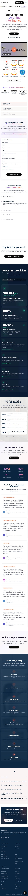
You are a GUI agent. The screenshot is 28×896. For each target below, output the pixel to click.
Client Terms (3, 881)
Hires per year (5, 142)
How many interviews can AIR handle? (12, 798)
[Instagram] (8, 837)
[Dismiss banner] (26, 7)
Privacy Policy (3, 871)
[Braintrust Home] (4, 2)
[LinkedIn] (1, 837)
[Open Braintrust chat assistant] (25, 893)
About (16, 863)
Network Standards (4, 876)
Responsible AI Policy (19, 881)
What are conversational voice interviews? (13, 781)
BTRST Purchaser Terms (5, 858)
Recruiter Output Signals (19, 279)
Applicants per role (6, 147)
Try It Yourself (19, 820)
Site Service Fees (4, 878)
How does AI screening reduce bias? (11, 789)
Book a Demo (19, 2)
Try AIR (16, 869)
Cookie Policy (17, 886)
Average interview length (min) (8, 158)
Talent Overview (18, 843)
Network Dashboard (18, 858)
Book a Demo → (14, 457)
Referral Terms (18, 880)
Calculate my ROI (14, 174)
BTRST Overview (4, 856)
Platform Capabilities (8, 279)
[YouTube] (6, 838)
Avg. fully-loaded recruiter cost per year (10, 163)
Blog (16, 856)
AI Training (3, 844)
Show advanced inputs (8, 169)
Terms (2, 869)
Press (16, 859)
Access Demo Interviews (14, 256)
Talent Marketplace (4, 843)
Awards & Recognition (19, 861)
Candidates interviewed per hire (9, 153)
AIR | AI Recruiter (4, 846)
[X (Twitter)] (3, 837)
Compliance (17, 871)
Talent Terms (3, 880)
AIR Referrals (17, 868)
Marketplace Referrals (5, 868)
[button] (14, 49)
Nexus (2, 848)
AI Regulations (17, 873)
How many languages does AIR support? (12, 785)
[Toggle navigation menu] (26, 3)
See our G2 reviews (13, 80)
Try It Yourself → (14, 37)
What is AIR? (4, 777)
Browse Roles (17, 844)
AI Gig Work (17, 848)
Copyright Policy (18, 888)
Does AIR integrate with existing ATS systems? (11, 793)
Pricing (2, 849)
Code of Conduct (4, 873)
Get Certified (17, 846)
